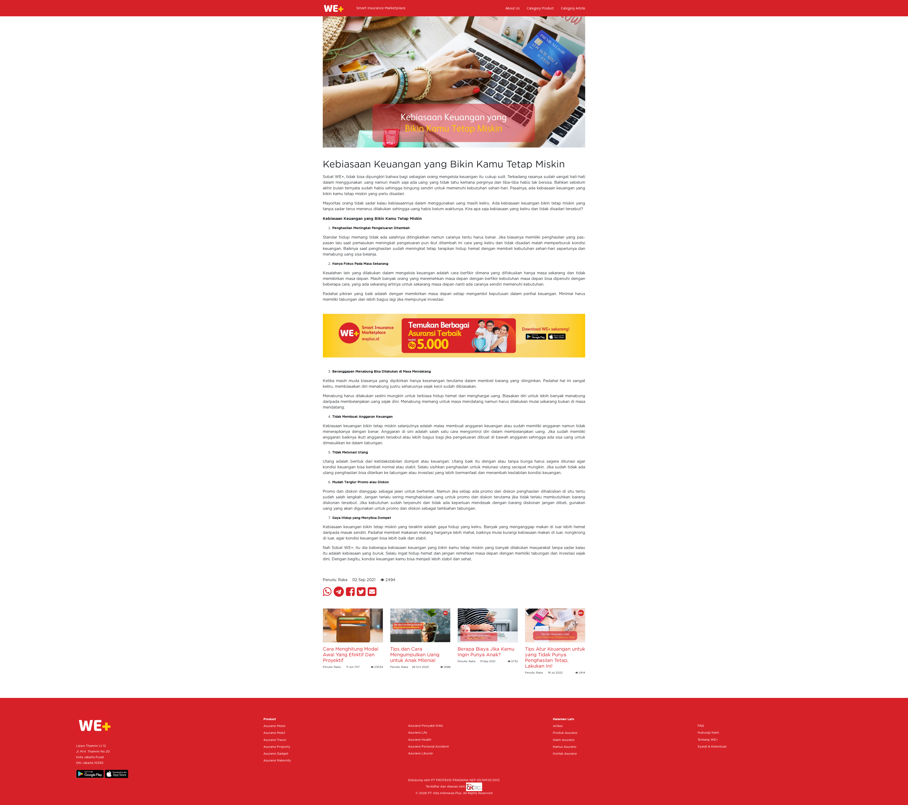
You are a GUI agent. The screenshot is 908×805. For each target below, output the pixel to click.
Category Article (573, 8)
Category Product (540, 8)
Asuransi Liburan (420, 753)
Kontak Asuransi (565, 753)
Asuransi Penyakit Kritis (425, 725)
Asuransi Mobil (274, 733)
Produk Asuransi (565, 733)
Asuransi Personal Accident (428, 746)
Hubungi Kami (708, 732)
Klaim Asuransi (563, 740)
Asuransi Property (276, 746)
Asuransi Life (417, 732)
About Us (513, 8)
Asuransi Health (419, 739)
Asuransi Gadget (275, 753)
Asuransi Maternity (277, 760)
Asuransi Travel (274, 740)
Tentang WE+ (708, 739)
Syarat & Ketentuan (712, 746)
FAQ (701, 725)
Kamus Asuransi (564, 746)
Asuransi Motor (274, 726)
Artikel (558, 726)
